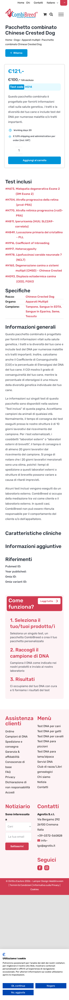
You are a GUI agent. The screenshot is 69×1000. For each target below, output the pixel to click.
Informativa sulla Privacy (46, 885)
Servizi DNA (45, 761)
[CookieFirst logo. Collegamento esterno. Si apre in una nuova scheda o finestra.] (4, 954)
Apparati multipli (31, 39)
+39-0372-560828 (49, 835)
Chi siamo (43, 777)
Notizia (41, 782)
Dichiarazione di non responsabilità (17, 785)
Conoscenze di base (15, 764)
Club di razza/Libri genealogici (49, 769)
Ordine (9, 731)
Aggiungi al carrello (34, 160)
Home (8, 39)
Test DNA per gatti (49, 731)
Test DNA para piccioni (46, 744)
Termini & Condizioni (20, 885)
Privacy (10, 777)
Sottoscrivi (17, 846)
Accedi (10, 792)
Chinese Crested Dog (40, 296)
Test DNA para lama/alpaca (46, 754)
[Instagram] (46, 867)
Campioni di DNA (16, 736)
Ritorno (17, 52)
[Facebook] (39, 867)
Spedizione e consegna (13, 744)
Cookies (34, 889)
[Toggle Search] (51, 14)
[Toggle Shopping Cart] (45, 14)
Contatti (42, 787)
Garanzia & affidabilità (12, 754)
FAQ (8, 772)
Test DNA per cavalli (50, 736)
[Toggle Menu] (61, 14)
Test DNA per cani (49, 726)
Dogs (17, 39)
